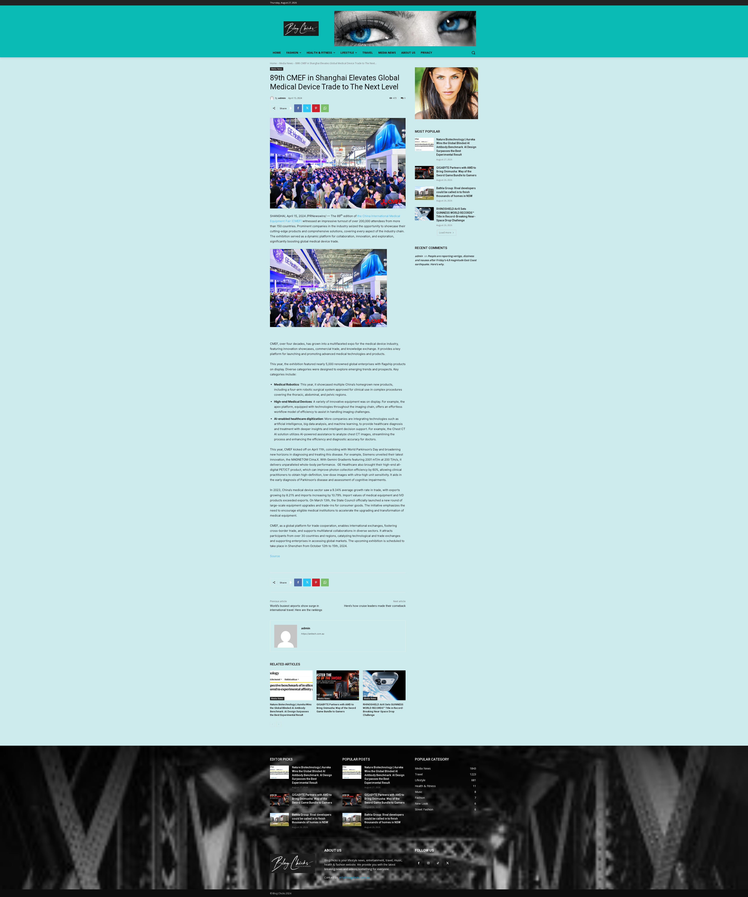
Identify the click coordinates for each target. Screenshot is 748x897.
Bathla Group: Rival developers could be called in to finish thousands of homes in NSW (456, 192)
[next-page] (278, 724)
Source (275, 556)
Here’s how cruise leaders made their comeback (375, 606)
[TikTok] (438, 863)
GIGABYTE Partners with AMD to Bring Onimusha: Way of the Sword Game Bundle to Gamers (336, 708)
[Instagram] (428, 863)
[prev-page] (272, 724)
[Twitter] (307, 108)
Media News (286, 63)
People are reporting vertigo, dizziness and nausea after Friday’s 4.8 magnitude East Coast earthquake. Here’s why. (445, 260)
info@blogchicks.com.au (354, 877)
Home (273, 63)
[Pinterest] (316, 108)
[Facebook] (298, 108)
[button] (473, 52)
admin (282, 98)
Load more (445, 232)
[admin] (272, 98)
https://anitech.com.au (312, 633)
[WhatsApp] (325, 108)
